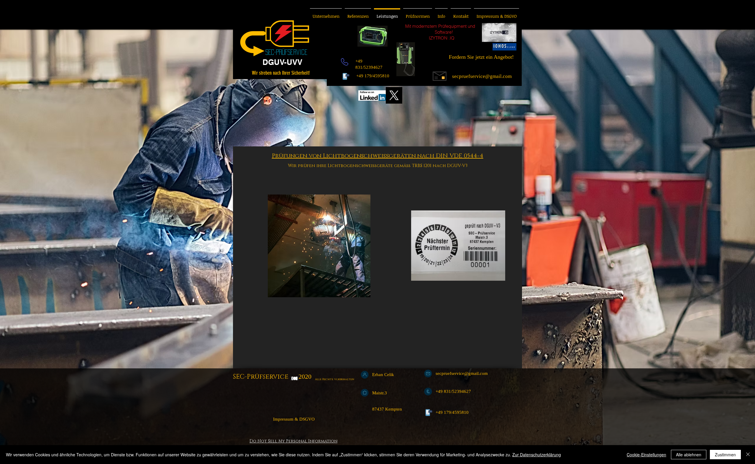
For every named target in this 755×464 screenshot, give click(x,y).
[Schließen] (747, 454)
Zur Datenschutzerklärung (536, 455)
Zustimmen (725, 455)
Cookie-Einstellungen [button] (646, 455)
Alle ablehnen (688, 455)
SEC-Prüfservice (261, 376)
